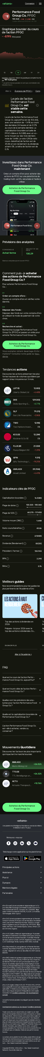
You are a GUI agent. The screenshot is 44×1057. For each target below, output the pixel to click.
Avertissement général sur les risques (14, 1007)
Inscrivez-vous (7, 78)
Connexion (29, 3)
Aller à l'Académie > (23, 654)
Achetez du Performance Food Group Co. (22, 189)
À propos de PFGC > (23, 91)
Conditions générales (18, 993)
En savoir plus (10, 645)
